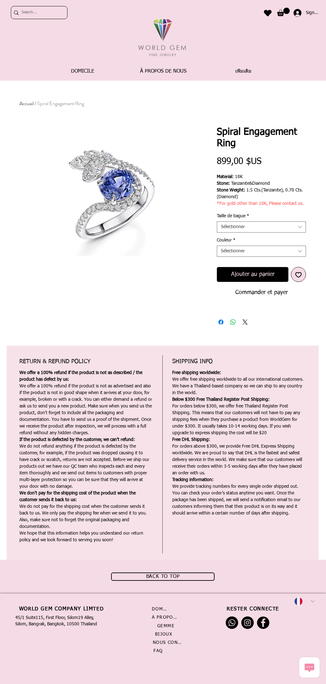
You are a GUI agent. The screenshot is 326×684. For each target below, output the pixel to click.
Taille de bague (233, 216)
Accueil (26, 103)
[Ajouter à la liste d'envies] (298, 274)
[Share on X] (245, 322)
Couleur (226, 240)
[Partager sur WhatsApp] (233, 322)
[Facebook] (263, 622)
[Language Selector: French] (304, 601)
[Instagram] (247, 622)
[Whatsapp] (232, 622)
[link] (283, 12)
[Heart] (268, 13)
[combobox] (261, 227)
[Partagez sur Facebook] (221, 322)
